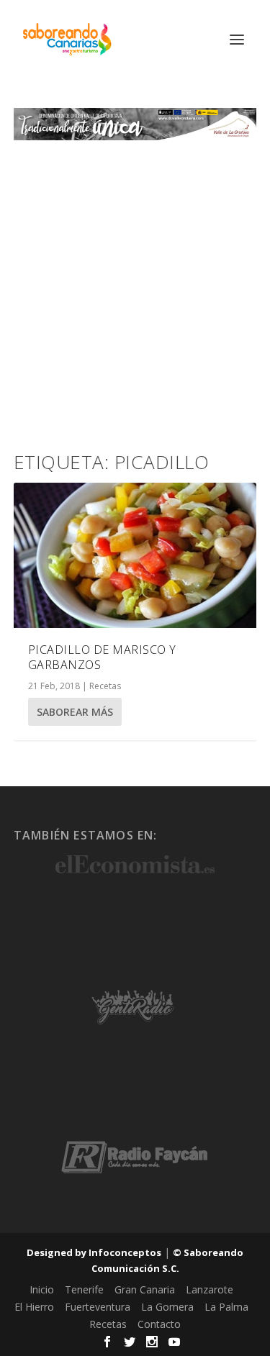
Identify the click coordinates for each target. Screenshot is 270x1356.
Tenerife (84, 1289)
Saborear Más (75, 712)
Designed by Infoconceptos (94, 1252)
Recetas (105, 686)
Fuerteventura (97, 1307)
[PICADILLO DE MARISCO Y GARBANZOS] (135, 555)
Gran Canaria (144, 1289)
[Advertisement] (135, 282)
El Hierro (34, 1307)
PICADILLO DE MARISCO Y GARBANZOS (102, 657)
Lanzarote (209, 1289)
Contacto (159, 1324)
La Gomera (167, 1307)
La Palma (226, 1307)
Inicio (42, 1289)
